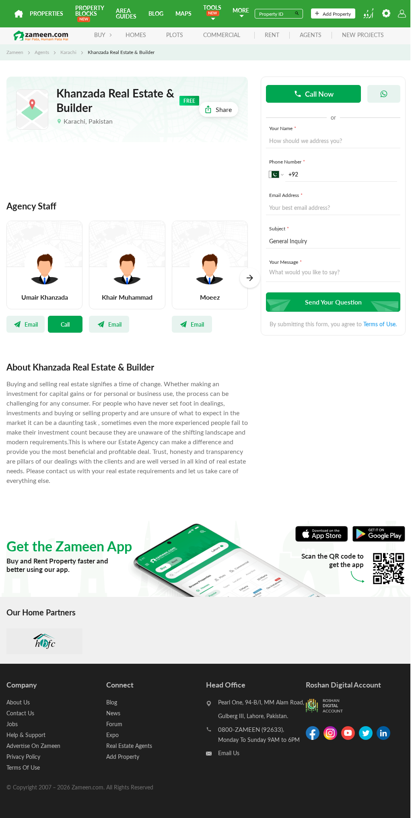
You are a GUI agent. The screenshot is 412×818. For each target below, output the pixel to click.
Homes (136, 35)
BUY (99, 35)
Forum (114, 724)
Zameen (14, 52)
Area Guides (126, 13)
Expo (112, 735)
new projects (363, 35)
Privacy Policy (23, 756)
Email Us (228, 753)
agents (310, 35)
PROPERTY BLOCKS (89, 10)
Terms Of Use (23, 767)
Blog (155, 13)
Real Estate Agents (129, 746)
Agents (42, 52)
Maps (183, 13)
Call (65, 324)
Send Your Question (333, 302)
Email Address (286, 195)
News (113, 713)
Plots (174, 35)
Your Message (285, 261)
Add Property (337, 13)
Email (31, 324)
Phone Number (287, 161)
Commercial (221, 35)
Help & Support (25, 735)
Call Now (319, 94)
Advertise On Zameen (33, 746)
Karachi (68, 52)
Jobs (12, 724)
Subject (279, 228)
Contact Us (20, 713)
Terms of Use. (380, 324)
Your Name (282, 128)
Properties (46, 13)
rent (272, 35)
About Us (18, 702)
